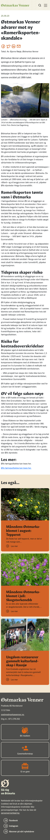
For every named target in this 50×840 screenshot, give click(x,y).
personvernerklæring (10, 813)
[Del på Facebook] (3, 46)
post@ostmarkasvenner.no (12, 714)
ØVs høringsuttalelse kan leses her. (16, 468)
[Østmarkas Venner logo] (15, 5)
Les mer (14, 546)
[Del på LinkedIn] (13, 46)
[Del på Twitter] (8, 46)
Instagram (13, 826)
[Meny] (45, 5)
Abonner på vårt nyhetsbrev (21, 831)
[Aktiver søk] (39, 5)
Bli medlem (25, 735)
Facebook (13, 820)
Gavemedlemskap (25, 753)
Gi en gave (25, 771)
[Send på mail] (18, 46)
